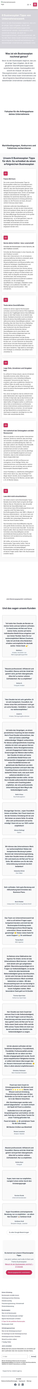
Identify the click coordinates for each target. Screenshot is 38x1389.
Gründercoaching (7, 1300)
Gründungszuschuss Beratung (11, 1298)
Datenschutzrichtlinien (7, 1362)
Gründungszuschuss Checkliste (11, 1336)
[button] (35, 4)
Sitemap (29, 1381)
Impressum (22, 1381)
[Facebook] (15, 1384)
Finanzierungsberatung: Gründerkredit (13, 1303)
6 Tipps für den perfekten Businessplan (13, 1321)
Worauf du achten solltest (9, 1339)
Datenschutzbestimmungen (9, 1381)
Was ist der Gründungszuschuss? (11, 1331)
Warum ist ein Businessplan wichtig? (12, 1316)
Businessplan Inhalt (7, 1324)
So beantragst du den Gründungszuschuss (14, 1333)
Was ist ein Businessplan (9, 1313)
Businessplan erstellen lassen (10, 1295)
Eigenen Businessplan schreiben (11, 1318)
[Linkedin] (22, 1384)
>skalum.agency (17, 1371)
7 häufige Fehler (6, 1342)
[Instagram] (19, 1384)
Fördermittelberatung (8, 1306)
